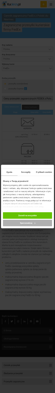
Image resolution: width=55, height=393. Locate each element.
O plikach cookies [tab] (44, 172)
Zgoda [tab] (9, 172)
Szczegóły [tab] (25, 172)
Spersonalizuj (26, 223)
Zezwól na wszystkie (27, 215)
